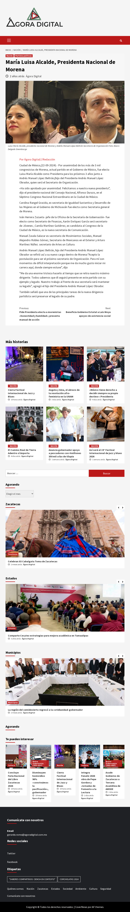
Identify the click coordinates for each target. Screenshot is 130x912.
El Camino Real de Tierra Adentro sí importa (22, 451)
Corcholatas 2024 (69, 879)
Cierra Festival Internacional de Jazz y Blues (21, 393)
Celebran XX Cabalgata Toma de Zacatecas (32, 561)
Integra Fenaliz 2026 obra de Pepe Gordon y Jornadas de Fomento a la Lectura (88, 782)
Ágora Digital (33, 76)
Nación (9, 56)
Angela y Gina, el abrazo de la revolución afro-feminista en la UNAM (64, 393)
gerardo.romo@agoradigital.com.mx (27, 834)
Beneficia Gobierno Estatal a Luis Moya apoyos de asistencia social (88, 312)
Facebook (12, 861)
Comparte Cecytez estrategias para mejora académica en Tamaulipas (48, 635)
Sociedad (67, 888)
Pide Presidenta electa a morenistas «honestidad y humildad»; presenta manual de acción (40, 314)
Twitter (11, 853)
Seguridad (105, 888)
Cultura (11, 765)
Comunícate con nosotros (21, 895)
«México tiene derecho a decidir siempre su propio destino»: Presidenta (103, 393)
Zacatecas (12, 554)
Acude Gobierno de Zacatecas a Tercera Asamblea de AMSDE (113, 781)
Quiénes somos (15, 888)
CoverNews (81, 907)
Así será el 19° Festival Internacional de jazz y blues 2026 (105, 453)
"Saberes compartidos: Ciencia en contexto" (32, 879)
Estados (12, 628)
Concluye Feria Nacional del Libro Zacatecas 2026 (16, 779)
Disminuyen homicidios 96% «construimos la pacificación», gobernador (40, 782)
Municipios (13, 702)
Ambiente (80, 888)
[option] (65, 540)
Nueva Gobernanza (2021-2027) (37, 763)
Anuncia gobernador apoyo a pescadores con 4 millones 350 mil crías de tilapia (65, 453)
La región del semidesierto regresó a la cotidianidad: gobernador (45, 709)
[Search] (121, 41)
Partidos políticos (23, 56)
